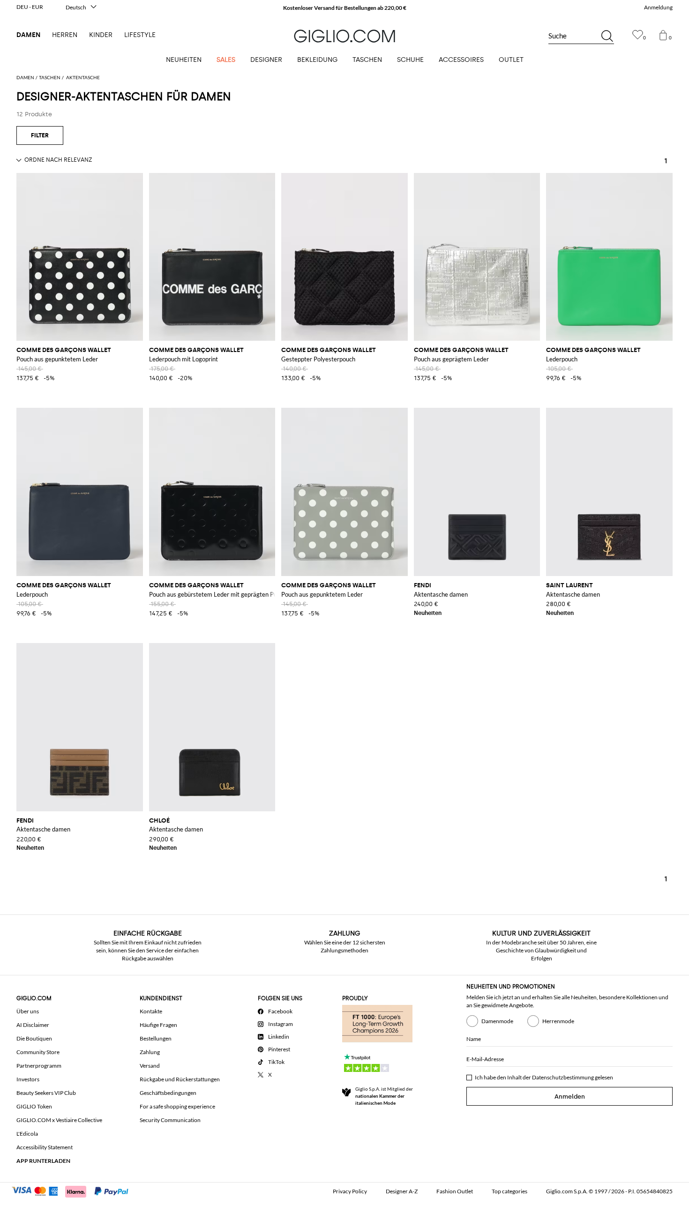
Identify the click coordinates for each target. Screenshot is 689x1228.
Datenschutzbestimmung (563, 1077)
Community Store (38, 1052)
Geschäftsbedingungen (168, 1092)
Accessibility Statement (44, 1147)
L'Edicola (27, 1133)
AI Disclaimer (32, 1024)
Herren (64, 35)
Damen (28, 35)
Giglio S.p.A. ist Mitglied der (384, 1096)
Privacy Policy (350, 1191)
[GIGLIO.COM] (344, 36)
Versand (150, 1065)
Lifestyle (140, 35)
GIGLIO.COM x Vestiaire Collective (59, 1119)
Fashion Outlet (454, 1191)
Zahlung (150, 1052)
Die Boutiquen (34, 1038)
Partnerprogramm (38, 1065)
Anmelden (569, 1096)
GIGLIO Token (34, 1106)
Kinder (100, 35)
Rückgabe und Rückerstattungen (180, 1079)
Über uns (27, 1011)
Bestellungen (156, 1038)
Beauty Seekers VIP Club (46, 1092)
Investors (27, 1079)
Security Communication (170, 1119)
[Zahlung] (74, 1190)
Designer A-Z (402, 1191)
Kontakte (151, 1011)
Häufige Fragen (158, 1024)
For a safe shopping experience (177, 1106)
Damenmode (497, 1021)
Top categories (509, 1191)
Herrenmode (558, 1021)
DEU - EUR (29, 6)
